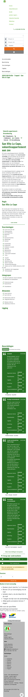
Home (10, 6)
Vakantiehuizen (13, 9)
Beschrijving (5, 62)
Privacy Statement (9, 681)
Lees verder (14, 222)
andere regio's (13, 15)
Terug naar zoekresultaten (12, 556)
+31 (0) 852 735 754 (20, 29)
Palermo (9, 663)
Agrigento (9, 659)
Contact (11, 24)
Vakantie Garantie (14, 18)
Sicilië (10, 12)
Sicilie (5, 656)
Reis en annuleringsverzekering (12, 679)
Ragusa (9, 665)
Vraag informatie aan (14, 621)
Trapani (9, 668)
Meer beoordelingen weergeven (14, 552)
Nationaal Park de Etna (10, 678)
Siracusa (9, 667)
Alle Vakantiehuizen (13, 674)
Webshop (11, 21)
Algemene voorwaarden (10, 684)
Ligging (4, 68)
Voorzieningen (6, 65)
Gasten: (3, 573)
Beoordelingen (6, 71)
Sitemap (16, 682)
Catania (9, 660)
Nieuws (21, 682)
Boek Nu (13, 580)
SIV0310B (22, 353)
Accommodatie (6, 59)
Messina (9, 662)
